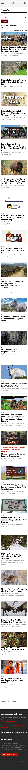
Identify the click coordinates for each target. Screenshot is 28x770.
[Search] (25, 3)
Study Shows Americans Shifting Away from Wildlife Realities (12, 680)
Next (14, 702)
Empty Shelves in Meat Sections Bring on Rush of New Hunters (14, 520)
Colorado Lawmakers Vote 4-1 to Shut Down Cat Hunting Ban (13, 82)
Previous (4, 702)
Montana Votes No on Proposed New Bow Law (11, 350)
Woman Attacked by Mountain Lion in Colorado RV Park (14, 590)
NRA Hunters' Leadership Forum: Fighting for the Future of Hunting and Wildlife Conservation (13, 449)
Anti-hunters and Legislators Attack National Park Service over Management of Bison (13, 181)
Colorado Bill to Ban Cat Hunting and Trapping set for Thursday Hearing (13, 113)
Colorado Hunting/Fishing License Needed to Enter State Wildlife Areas (13, 487)
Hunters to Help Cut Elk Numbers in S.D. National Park (14, 621)
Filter (5, 21)
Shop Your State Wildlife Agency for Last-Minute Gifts (13, 648)
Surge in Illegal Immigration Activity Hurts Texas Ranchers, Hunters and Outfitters (12, 284)
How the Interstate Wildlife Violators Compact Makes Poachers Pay (12, 217)
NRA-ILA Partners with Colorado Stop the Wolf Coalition (11, 556)
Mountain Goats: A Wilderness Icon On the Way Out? (14, 385)
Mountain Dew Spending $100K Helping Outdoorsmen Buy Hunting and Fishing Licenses (13, 418)
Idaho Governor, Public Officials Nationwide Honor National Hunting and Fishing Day (13, 147)
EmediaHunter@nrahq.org (8, 721)
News (2, 78)
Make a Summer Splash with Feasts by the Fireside (13, 455)
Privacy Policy (3, 761)
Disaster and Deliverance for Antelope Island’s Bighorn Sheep (13, 318)
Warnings (15, 761)
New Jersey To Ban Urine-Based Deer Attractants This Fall (12, 250)
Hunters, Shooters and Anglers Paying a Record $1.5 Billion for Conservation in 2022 (14, 49)
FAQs (19, 761)
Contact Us (10, 761)
